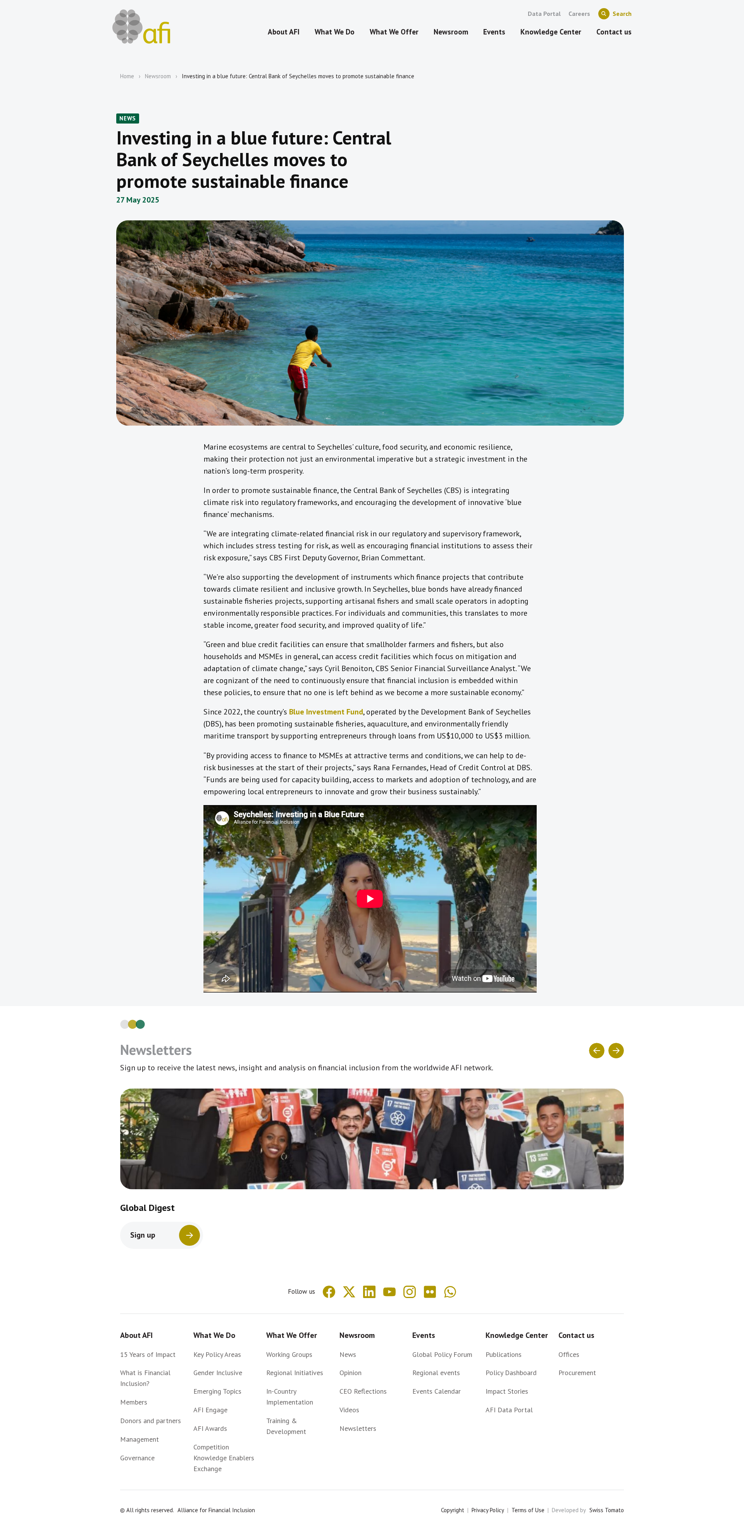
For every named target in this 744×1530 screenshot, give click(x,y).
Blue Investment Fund (326, 712)
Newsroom (158, 76)
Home (127, 76)
